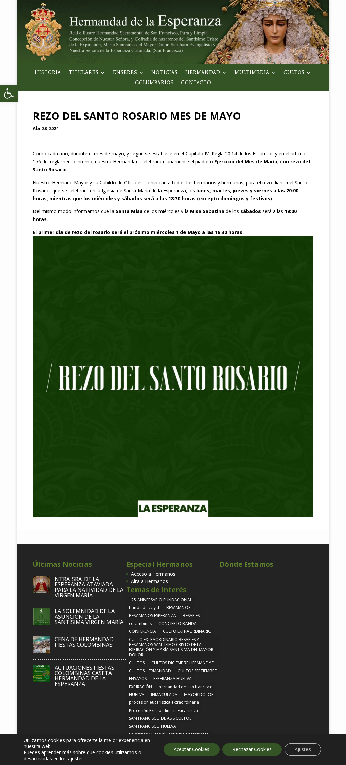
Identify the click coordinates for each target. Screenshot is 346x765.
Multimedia (251, 72)
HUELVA (136, 694)
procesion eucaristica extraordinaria (164, 702)
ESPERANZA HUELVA (172, 678)
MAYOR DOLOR (199, 694)
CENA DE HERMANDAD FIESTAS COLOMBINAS (84, 641)
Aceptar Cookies (191, 749)
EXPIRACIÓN (140, 687)
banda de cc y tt (144, 607)
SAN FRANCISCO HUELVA (152, 726)
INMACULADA (164, 694)
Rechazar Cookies (252, 749)
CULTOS (137, 663)
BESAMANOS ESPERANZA (152, 615)
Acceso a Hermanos (153, 574)
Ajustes (303, 749)
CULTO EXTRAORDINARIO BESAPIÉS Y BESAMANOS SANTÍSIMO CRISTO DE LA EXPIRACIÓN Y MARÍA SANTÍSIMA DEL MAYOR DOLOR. (171, 647)
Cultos (294, 72)
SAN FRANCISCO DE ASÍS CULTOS (160, 718)
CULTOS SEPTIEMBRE (197, 671)
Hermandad (202, 72)
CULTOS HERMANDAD (150, 671)
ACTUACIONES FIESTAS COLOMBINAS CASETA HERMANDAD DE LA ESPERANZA (84, 676)
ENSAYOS (138, 678)
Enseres (125, 72)
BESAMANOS (178, 607)
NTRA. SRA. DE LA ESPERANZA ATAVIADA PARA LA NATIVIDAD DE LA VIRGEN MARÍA (89, 587)
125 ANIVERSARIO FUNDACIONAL (160, 600)
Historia (48, 72)
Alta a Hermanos (149, 581)
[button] (9, 93)
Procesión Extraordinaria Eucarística (163, 710)
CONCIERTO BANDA (177, 623)
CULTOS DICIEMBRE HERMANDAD (183, 663)
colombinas (140, 623)
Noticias (164, 72)
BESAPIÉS (191, 615)
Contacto (196, 83)
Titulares (84, 72)
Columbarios (154, 83)
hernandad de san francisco (186, 687)
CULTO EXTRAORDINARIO (187, 631)
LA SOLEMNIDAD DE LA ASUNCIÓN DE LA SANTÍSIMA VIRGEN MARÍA (89, 616)
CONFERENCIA (142, 631)
